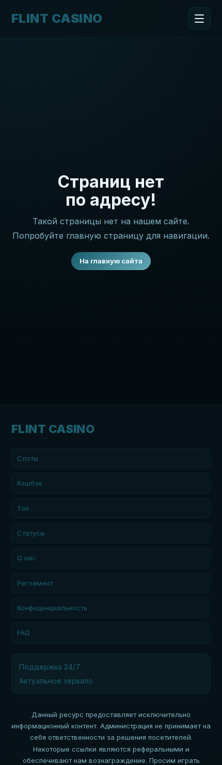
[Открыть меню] (199, 18)
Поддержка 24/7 (49, 666)
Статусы (31, 533)
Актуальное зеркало (56, 680)
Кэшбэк (29, 483)
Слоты (27, 458)
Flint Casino (57, 18)
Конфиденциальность (52, 608)
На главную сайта (111, 261)
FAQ (23, 632)
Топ (23, 508)
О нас (26, 558)
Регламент (35, 583)
